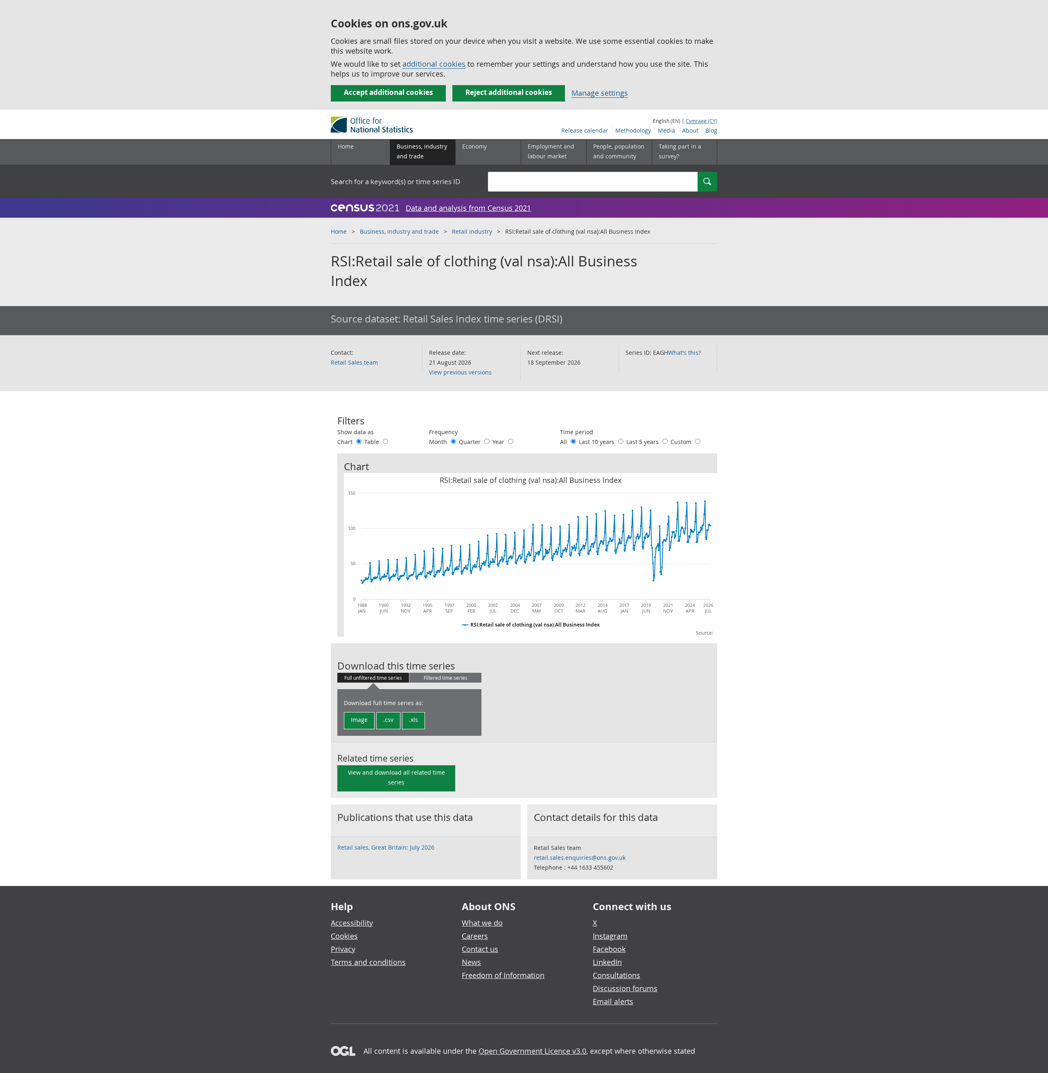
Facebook (609, 949)
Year (499, 442)
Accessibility (352, 923)
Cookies (344, 936)
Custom (682, 442)
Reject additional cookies (508, 92)
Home (346, 146)
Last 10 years (597, 442)
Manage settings (599, 93)
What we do (482, 923)
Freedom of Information (503, 975)
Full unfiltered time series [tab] (373, 677)
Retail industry (472, 231)
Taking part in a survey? (680, 151)
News (471, 962)
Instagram (610, 936)
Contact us (480, 949)
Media (666, 130)
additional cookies (433, 64)
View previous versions (460, 372)
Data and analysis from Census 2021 (468, 208)
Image (359, 720)
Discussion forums (625, 988)
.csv (388, 720)
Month (439, 442)
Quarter (470, 442)
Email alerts (613, 1001)
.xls (413, 720)
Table (372, 442)
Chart (345, 442)
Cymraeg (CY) (701, 120)
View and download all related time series (396, 777)
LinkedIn (607, 962)
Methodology (633, 130)
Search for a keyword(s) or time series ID (395, 181)
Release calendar (584, 130)
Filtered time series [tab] (446, 677)
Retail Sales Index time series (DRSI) (482, 318)
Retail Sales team (354, 362)
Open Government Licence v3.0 (532, 1051)
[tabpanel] (409, 712)
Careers (475, 936)
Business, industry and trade (399, 231)
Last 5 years (643, 442)
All (564, 442)
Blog (711, 130)
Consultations (616, 975)
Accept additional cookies (388, 92)
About (690, 130)
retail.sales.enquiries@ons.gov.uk (580, 857)
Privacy (343, 949)
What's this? (684, 352)
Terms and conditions (368, 962)
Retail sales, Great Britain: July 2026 (385, 847)
